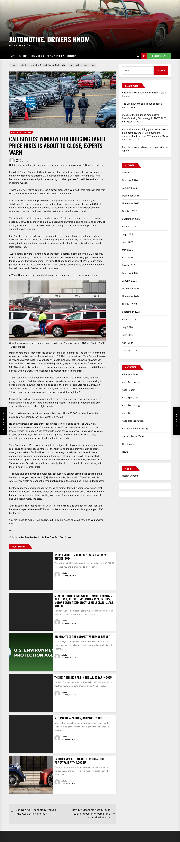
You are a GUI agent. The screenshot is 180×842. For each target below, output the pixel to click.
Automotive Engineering (135, 428)
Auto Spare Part (130, 397)
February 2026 (130, 180)
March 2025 (128, 265)
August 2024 (129, 319)
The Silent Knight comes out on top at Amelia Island (142, 105)
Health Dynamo (130, 475)
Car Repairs (128, 444)
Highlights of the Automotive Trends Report (82, 636)
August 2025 (129, 226)
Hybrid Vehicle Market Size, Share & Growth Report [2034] (81, 556)
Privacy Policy (55, 55)
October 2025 (129, 211)
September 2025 (131, 218)
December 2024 (130, 288)
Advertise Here (19, 55)
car (22, 537)
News (125, 451)
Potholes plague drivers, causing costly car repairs (145, 149)
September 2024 (131, 311)
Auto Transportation (133, 420)
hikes (46, 537)
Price (52, 537)
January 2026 (129, 187)
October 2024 (129, 304)
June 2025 (127, 242)
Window (68, 537)
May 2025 (127, 249)
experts (41, 537)
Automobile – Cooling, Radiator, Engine (78, 718)
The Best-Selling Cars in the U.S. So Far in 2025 (83, 677)
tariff (57, 537)
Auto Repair (128, 389)
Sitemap (71, 55)
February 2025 (130, 273)
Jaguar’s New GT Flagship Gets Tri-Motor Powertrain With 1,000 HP (79, 760)
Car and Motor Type (21, 132)
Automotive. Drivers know (49, 38)
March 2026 (128, 172)
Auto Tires (127, 413)
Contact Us (37, 55)
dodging (33, 537)
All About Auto (130, 374)
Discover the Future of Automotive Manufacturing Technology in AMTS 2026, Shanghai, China (144, 118)
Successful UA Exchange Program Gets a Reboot (144, 94)
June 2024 (127, 335)
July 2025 (127, 234)
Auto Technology (131, 405)
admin (18, 159)
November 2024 (131, 296)
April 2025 (127, 257)
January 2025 (129, 280)
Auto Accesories (131, 382)
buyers (17, 537)
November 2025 (131, 203)
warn (62, 537)
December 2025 (130, 195)
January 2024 (129, 350)
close (27, 537)
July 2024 (127, 327)
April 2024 (127, 342)
